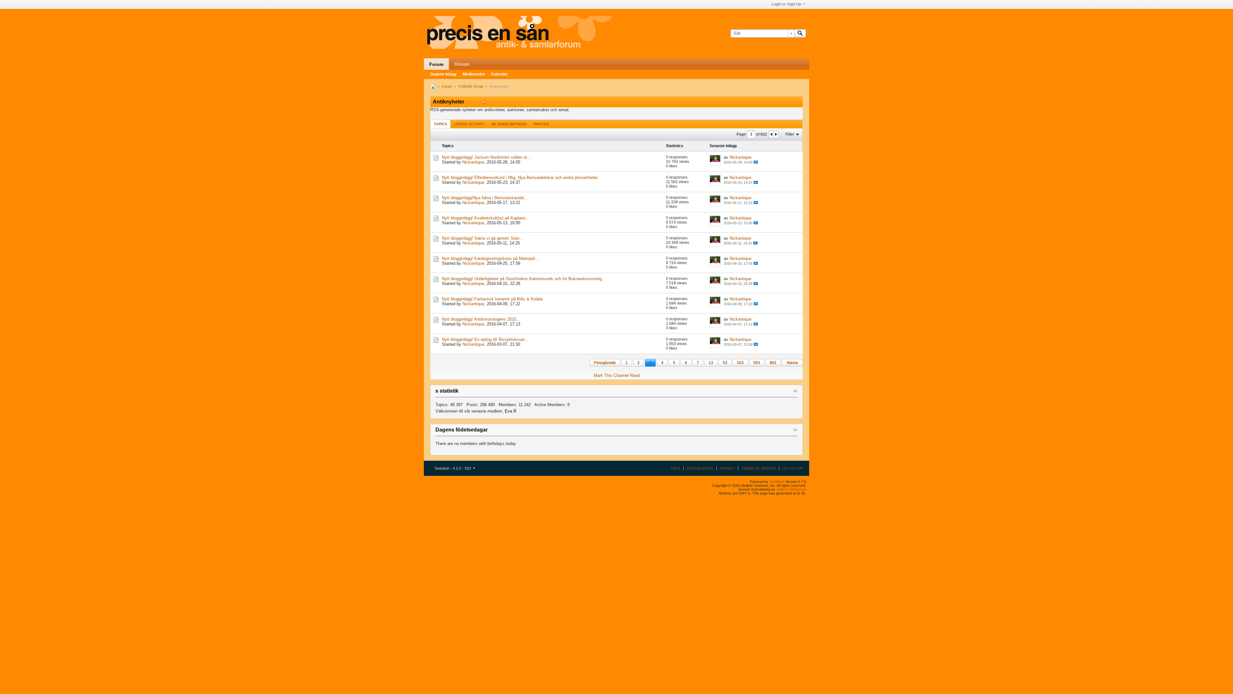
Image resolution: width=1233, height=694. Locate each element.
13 (711, 362)
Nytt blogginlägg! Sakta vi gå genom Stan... (482, 238)
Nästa (792, 362)
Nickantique (473, 162)
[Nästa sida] (776, 134)
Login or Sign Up (786, 4)
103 (740, 362)
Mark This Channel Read (617, 375)
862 (773, 362)
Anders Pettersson (791, 489)
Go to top (793, 468)
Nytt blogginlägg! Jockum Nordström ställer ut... (486, 157)
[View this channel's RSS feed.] (483, 101)
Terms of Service (758, 468)
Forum (436, 64)
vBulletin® (777, 482)
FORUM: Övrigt (471, 86)
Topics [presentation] (440, 124)
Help (675, 468)
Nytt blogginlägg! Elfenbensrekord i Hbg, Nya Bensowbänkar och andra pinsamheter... (521, 177)
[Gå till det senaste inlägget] (756, 162)
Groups (461, 64)
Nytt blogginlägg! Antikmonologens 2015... (481, 319)
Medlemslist (474, 74)
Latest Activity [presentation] (469, 124)
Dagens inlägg (443, 74)
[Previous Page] (771, 134)
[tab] (440, 124)
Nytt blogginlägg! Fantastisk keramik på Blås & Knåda (492, 299)
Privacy (727, 468)
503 (756, 362)
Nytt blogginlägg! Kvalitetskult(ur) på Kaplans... (485, 218)
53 (725, 362)
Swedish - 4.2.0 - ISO (453, 468)
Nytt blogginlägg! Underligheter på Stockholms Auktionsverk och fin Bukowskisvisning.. (523, 278)
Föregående (605, 362)
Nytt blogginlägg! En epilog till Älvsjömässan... (485, 339)
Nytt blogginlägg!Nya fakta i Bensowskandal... (485, 197)
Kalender (499, 74)
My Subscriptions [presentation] (509, 124)
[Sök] (800, 33)
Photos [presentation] (541, 124)
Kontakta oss (700, 468)
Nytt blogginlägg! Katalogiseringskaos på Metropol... (490, 258)
